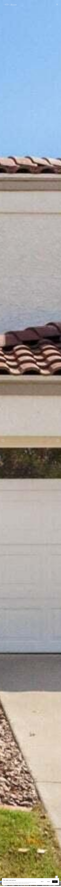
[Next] (58, 440)
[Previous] (3, 440)
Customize (48, 881)
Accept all (55, 881)
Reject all (42, 881)
